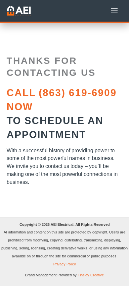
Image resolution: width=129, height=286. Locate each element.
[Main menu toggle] (114, 11)
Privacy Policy (64, 264)
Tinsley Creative (91, 275)
